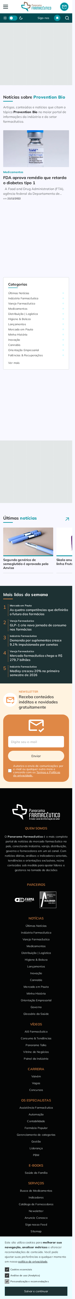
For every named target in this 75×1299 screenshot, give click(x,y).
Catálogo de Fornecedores (36, 1204)
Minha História (17, 334)
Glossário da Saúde (36, 1014)
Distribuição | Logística (23, 314)
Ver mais (14, 363)
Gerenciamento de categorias (36, 1135)
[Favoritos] (57, 18)
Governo (36, 1007)
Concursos (36, 1090)
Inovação (14, 340)
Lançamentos (17, 324)
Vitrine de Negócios (36, 1052)
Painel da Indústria (36, 1058)
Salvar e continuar (36, 1291)
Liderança (36, 1148)
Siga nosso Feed (36, 1224)
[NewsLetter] (64, 6)
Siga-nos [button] (43, 18)
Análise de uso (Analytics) (25, 1275)
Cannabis (14, 345)
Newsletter (36, 1211)
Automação (36, 1114)
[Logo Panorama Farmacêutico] (36, 7)
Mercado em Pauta (20, 329)
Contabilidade (36, 1121)
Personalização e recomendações (29, 1281)
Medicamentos (17, 308)
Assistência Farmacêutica (36, 1107)
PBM (36, 1155)
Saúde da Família (36, 1173)
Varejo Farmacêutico (21, 303)
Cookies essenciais (21, 1269)
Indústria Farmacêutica (23, 298)
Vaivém (36, 1076)
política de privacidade (32, 1261)
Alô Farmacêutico (36, 1031)
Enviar (36, 756)
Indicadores (36, 1197)
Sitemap (36, 1231)
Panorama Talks (36, 1045)
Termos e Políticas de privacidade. (36, 773)
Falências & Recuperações (25, 355)
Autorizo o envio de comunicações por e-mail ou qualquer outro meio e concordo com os (38, 770)
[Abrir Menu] (9, 7)
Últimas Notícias (18, 293)
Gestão (36, 1141)
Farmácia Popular (36, 1128)
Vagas (36, 1083)
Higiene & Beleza (19, 319)
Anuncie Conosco (36, 1218)
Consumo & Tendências (36, 1038)
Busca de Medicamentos (36, 1190)
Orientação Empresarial (23, 350)
